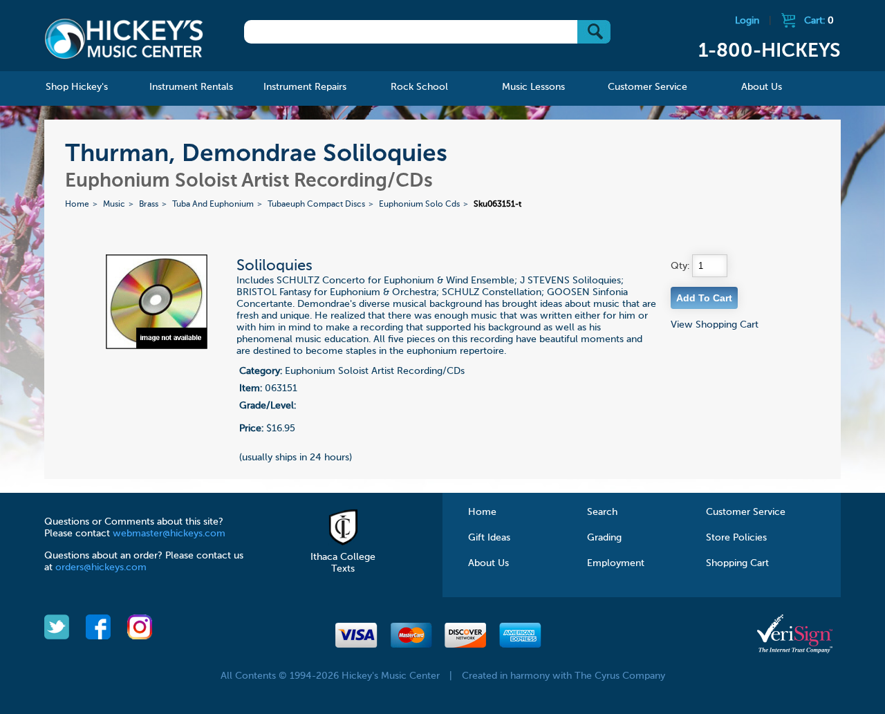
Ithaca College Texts (342, 563)
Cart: (819, 21)
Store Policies (736, 538)
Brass (148, 204)
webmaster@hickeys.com (169, 533)
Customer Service (745, 512)
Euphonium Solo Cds (419, 204)
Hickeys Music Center (123, 38)
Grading (604, 538)
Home (77, 204)
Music (114, 204)
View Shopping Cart (714, 325)
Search (602, 512)
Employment (615, 563)
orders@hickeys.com (101, 567)
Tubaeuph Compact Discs (316, 204)
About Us (488, 563)
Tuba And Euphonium (213, 204)
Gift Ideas (489, 538)
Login (747, 21)
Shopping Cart (737, 563)
